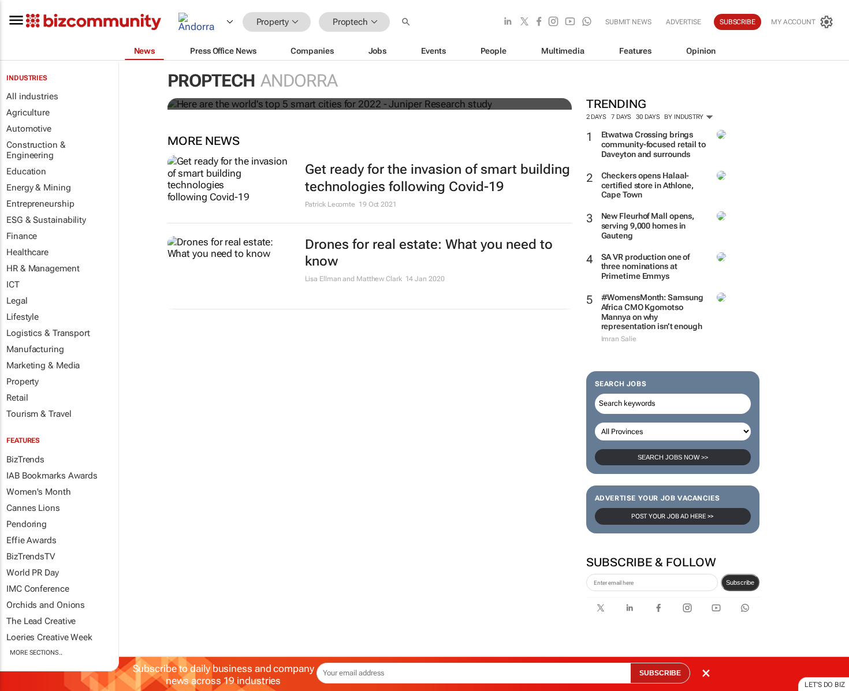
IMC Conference (37, 589)
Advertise (683, 22)
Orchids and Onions (45, 605)
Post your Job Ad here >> (672, 516)
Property (22, 381)
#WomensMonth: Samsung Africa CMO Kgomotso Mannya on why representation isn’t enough (652, 312)
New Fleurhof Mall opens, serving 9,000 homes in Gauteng (648, 225)
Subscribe (740, 582)
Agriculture (28, 112)
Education (26, 171)
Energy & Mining (38, 187)
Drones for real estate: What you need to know (429, 253)
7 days (621, 117)
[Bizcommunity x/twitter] (524, 22)
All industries (32, 96)
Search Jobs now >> (673, 457)
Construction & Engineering (36, 150)
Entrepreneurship (40, 204)
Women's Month (38, 492)
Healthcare (27, 252)
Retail (17, 398)
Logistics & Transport (48, 333)
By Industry (684, 117)
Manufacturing (35, 349)
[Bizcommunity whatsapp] (587, 22)
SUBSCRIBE (660, 673)
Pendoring (26, 524)
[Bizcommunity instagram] (553, 22)
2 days (596, 117)
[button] (407, 22)
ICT (13, 284)
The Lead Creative (41, 621)
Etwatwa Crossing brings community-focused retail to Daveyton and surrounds (653, 144)
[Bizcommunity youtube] (570, 22)
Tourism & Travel (38, 414)
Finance (21, 236)
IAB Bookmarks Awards (52, 475)
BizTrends (25, 459)
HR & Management (43, 268)
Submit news (628, 22)
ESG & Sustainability (46, 220)
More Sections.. (36, 652)
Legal (17, 301)
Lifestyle (22, 317)
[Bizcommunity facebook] (538, 22)
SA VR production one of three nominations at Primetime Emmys (645, 266)
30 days (648, 117)
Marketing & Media (43, 365)
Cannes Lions (33, 508)
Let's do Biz (825, 685)
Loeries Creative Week (49, 637)
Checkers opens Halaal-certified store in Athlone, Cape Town (647, 185)
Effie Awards (31, 540)
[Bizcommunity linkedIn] (508, 22)
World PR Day (32, 572)
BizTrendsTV (30, 556)
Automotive (28, 129)
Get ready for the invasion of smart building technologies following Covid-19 (437, 178)
